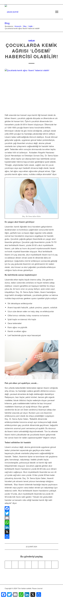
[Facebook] (31, 508)
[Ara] (50, 11)
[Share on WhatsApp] (21, 564)
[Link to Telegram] (56, 591)
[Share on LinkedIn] (28, 564)
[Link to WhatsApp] (52, 591)
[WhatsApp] (31, 522)
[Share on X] (15, 564)
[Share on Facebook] (8, 564)
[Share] (31, 536)
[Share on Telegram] (35, 564)
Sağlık (31, 40)
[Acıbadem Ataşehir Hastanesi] (31, 89)
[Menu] (56, 11)
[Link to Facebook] (43, 591)
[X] (31, 532)
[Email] (31, 518)
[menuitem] (50, 11)
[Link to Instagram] (48, 564)
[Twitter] (31, 513)
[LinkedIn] (31, 527)
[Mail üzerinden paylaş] (41, 564)
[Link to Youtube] (55, 564)
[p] (26, 10)
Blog (7, 23)
